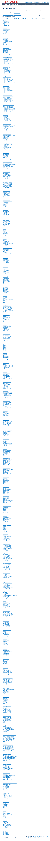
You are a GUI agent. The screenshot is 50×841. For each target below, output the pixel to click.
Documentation (14, 5)
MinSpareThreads (6, 515)
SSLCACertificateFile (7, 710)
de (33, 836)
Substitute (5, 794)
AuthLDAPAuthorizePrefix (7, 95)
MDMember (5, 478)
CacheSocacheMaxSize (7, 182)
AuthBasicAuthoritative (7, 60)
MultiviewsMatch (6, 519)
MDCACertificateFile (6, 456)
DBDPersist (5, 232)
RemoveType (5, 627)
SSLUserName (5, 785)
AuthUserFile (5, 128)
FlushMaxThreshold (6, 292)
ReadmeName (5, 598)
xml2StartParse (6, 834)
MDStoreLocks (5, 503)
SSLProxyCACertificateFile (8, 745)
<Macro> (4, 442)
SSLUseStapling (6, 786)
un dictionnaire (17, 13)
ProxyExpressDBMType (7, 546)
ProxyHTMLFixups (6, 564)
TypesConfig (5, 806)
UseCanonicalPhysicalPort (8, 814)
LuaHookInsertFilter (6, 425)
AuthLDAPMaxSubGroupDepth (9, 108)
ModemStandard (6, 517)
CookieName (5, 210)
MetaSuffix (5, 511)
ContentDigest (5, 205)
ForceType (5, 294)
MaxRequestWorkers (7, 450)
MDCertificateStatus (6, 466)
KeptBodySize (5, 374)
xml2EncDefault (6, 833)
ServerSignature (6, 666)
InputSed (4, 364)
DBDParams (5, 231)
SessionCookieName (7, 670)
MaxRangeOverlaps (6, 446)
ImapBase (5, 351)
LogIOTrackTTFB (6, 415)
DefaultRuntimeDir (6, 238)
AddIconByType (6, 35)
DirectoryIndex (5, 254)
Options (4, 526)
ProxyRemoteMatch (6, 585)
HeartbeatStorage (6, 337)
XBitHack (4, 831)
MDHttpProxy (5, 474)
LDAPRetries (5, 386)
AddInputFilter (5, 36)
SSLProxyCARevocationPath (8, 749)
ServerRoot (5, 665)
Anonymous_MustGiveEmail (8, 55)
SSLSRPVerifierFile (6, 773)
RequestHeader (6, 628)
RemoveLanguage (6, 625)
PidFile (4, 530)
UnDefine (4, 808)
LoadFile (4, 410)
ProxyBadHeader (6, 540)
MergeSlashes (5, 507)
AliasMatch (5, 44)
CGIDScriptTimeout (6, 192)
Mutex (4, 520)
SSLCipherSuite (6, 721)
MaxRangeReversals (7, 448)
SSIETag (4, 703)
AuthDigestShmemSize (7, 76)
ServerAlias (5, 661)
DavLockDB (5, 222)
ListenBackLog (5, 406)
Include (4, 355)
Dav (3, 217)
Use (3, 812)
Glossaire (36, 2)
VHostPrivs (5, 821)
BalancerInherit (6, 137)
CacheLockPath (6, 169)
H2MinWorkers (5, 312)
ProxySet (4, 589)
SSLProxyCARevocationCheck (8, 747)
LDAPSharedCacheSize (7, 389)
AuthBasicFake (5, 61)
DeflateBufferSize (6, 242)
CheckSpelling (5, 203)
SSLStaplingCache (6, 774)
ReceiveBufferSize (6, 599)
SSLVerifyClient (6, 787)
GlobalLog (5, 297)
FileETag (4, 282)
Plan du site (41, 2)
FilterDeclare (5, 287)
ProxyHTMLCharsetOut (7, 558)
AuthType (4, 127)
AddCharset (5, 28)
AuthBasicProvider (6, 62)
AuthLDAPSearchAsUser (7, 111)
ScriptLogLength (6, 654)
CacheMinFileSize (6, 174)
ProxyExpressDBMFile (7, 545)
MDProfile (4, 488)
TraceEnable (5, 804)
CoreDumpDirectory (6, 215)
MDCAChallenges (6, 458)
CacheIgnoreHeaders (7, 160)
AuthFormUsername (7, 92)
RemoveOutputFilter (6, 626)
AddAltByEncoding (6, 25)
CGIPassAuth (5, 194)
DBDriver (4, 234)
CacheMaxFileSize (6, 172)
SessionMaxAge (6, 692)
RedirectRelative (6, 604)
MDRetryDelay (5, 494)
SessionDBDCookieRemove (8, 680)
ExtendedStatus (6, 278)
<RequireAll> (5, 632)
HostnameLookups (6, 339)
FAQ (33, 2)
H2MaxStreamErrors (7, 309)
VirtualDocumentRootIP (7, 825)
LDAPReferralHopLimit (7, 384)
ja (41, 836)
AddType (4, 42)
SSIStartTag (5, 707)
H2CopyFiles (5, 301)
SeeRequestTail (6, 658)
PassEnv (4, 529)
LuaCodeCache (6, 420)
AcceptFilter (5, 20)
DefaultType (5, 239)
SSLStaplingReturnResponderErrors (10, 782)
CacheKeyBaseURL (6, 165)
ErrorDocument (6, 270)
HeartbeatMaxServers (7, 336)
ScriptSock (5, 655)
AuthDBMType (5, 68)
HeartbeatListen (6, 335)
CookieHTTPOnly (6, 208)
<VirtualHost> (5, 826)
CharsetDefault (5, 197)
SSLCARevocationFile (7, 716)
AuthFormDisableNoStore (8, 79)
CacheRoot (5, 179)
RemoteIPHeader (6, 612)
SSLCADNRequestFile (7, 712)
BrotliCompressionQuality (7, 143)
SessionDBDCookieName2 (8, 679)
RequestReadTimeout (7, 630)
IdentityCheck (5, 341)
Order (4, 527)
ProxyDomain (5, 542)
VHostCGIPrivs (5, 818)
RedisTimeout (5, 607)
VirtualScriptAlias (6, 827)
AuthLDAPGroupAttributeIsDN (8, 105)
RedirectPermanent (6, 603)
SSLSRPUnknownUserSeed (8, 771)
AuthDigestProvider (6, 73)
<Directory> (5, 252)
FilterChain (5, 286)
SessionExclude (6, 688)
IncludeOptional (6, 356)
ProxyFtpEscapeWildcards (8, 551)
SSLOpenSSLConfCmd (7, 740)
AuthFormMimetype (6, 87)
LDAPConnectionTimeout (7, 379)
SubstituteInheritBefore (7, 795)
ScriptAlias (5, 649)
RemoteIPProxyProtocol (7, 616)
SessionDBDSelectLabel (7, 684)
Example (4, 273)
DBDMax (4, 229)
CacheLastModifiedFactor (8, 166)
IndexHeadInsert (6, 357)
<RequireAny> (5, 633)
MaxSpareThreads (6, 452)
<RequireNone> (6, 634)
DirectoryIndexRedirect (7, 255)
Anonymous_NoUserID (7, 57)
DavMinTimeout (6, 224)
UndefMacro (5, 809)
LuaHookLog (5, 426)
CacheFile (5, 157)
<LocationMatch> (6, 413)
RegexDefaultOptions (7, 609)
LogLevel (4, 416)
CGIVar (4, 196)
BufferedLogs (5, 148)
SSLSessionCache (6, 767)
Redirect (4, 601)
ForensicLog (5, 296)
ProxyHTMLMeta (6, 567)
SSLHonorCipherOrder (7, 727)
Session (4, 669)
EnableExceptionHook (7, 265)
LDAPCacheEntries (6, 376)
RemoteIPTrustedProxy (7, 618)
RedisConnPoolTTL (6, 606)
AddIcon (4, 33)
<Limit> (4, 396)
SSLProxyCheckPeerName (8, 752)
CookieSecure (5, 212)
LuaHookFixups (6, 424)
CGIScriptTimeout (6, 195)
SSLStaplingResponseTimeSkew (9, 780)
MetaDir (4, 509)
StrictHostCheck (6, 793)
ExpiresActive (5, 274)
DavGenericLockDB (6, 221)
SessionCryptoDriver (7, 674)
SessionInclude (6, 691)
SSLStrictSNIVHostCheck (7, 784)
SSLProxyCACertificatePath (8, 746)
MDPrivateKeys (6, 487)
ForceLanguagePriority (7, 293)
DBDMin (4, 230)
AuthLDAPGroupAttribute (7, 103)
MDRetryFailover (6, 496)
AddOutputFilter (6, 40)
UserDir (4, 816)
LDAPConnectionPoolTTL (8, 378)
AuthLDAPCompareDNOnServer (9, 101)
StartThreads (5, 792)
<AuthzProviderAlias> (7, 134)
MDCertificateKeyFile (7, 463)
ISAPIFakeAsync (6, 368)
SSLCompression (6, 722)
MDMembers (5, 479)
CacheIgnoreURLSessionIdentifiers (9, 164)
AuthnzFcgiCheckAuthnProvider (9, 125)
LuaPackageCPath (6, 436)
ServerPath (5, 664)
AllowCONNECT (6, 48)
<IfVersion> (5, 350)
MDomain (4, 483)
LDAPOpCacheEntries (7, 382)
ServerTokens (5, 668)
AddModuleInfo (6, 39)
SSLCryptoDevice (6, 723)
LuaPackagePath (6, 437)
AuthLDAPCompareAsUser (8, 100)
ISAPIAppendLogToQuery (8, 366)
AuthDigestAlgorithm (7, 70)
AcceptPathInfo (6, 21)
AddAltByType (5, 26)
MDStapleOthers (6, 498)
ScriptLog (4, 652)
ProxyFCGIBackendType (7, 548)
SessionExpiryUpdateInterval (8, 689)
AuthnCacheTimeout (7, 122)
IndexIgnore (5, 358)
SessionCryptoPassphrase (8, 675)
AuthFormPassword (6, 88)
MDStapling (5, 499)
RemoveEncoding (6, 622)
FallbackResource (6, 281)
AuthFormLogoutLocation (7, 84)
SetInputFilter (5, 699)
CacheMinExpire (6, 173)
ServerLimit (5, 662)
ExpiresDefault (5, 277)
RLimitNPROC (5, 644)
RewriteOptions (6, 640)
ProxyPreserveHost (6, 582)
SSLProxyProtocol (6, 759)
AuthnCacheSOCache (7, 121)
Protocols (4, 535)
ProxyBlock (5, 541)
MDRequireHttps (6, 493)
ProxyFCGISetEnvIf (6, 549)
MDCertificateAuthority (7, 460)
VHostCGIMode (6, 817)
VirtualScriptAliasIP (6, 828)
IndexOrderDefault (6, 361)
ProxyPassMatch (6, 577)
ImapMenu (5, 354)
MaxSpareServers (6, 451)
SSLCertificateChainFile (7, 718)
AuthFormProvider (6, 89)
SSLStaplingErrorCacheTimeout (9, 775)
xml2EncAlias (5, 832)
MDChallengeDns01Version (8, 469)
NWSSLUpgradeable (7, 525)
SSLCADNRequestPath (7, 713)
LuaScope (5, 441)
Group (4, 300)
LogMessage (5, 417)
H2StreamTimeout (6, 325)
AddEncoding (5, 31)
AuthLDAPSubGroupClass (8, 114)
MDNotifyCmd (5, 482)
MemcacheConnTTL (7, 506)
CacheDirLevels (6, 154)
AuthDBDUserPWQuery (7, 64)
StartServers (5, 790)
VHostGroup (5, 820)
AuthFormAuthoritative (7, 77)
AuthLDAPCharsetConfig (7, 99)
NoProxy (4, 522)
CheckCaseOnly (6, 202)
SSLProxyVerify (6, 760)
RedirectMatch (5, 602)
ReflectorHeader (6, 608)
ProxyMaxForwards (6, 573)
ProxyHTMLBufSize (6, 557)
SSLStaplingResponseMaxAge (8, 779)
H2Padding (5, 316)
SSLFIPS (4, 726)
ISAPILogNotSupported (7, 369)
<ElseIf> (4, 264)
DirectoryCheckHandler (7, 253)
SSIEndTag (5, 701)
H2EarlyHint (5, 303)
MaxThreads (5, 453)
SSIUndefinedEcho (6, 709)
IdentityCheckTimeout (7, 343)
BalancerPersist (6, 139)
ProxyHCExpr (5, 554)
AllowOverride (5, 51)
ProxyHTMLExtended (7, 563)
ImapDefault (5, 353)
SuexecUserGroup (6, 798)
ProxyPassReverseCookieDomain (9, 579)
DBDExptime (5, 225)
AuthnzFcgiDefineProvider (8, 126)
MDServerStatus (6, 497)
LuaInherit (5, 432)
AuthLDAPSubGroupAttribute (8, 112)
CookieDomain (5, 206)
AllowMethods (5, 50)
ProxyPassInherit (6, 575)
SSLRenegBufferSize (7, 764)
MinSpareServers (6, 513)
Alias (4, 43)
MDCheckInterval (6, 470)
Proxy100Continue (6, 538)
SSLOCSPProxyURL (7, 733)
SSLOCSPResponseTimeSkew (9, 738)
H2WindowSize (5, 330)
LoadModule (5, 411)
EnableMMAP (5, 267)
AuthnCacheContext (6, 118)
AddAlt (4, 24)
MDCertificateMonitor (7, 464)
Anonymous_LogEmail (7, 54)
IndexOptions (5, 360)
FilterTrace (5, 290)
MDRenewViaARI (6, 491)
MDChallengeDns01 (6, 468)
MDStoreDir (5, 502)
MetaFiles (4, 510)
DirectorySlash (5, 258)
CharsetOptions (6, 198)
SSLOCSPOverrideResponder (8, 732)
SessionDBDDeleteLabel (7, 681)
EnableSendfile (5, 268)
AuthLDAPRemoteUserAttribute (9, 109)
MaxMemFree (5, 445)
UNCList (4, 807)
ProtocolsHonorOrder (7, 536)
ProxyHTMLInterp (6, 565)
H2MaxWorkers (6, 311)
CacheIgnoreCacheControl (8, 159)
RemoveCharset (6, 621)
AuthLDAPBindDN (6, 97)
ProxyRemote (5, 584)
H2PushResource (6, 321)
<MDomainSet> (6, 484)
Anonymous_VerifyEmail (7, 58)
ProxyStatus (5, 592)
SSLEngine (5, 725)
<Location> (5, 412)
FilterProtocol (5, 288)
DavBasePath (5, 219)
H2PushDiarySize (6, 319)
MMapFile (5, 516)
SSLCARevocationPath (7, 717)
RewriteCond (5, 636)
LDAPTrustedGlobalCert (7, 393)
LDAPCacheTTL (6, 377)
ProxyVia (4, 594)
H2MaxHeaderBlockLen (7, 307)
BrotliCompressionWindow (8, 144)
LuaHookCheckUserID (7, 423)
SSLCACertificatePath (7, 711)
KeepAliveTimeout (6, 373)
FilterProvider (5, 289)
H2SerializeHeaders (6, 322)
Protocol (4, 532)
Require (4, 631)
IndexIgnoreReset (6, 359)
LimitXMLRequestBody (7, 404)
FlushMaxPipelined (6, 291)
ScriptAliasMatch (6, 650)
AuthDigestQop (6, 74)
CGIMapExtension (6, 193)
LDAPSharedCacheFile (7, 388)
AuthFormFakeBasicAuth (7, 80)
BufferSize (5, 149)
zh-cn (47, 836)
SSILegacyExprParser (7, 706)
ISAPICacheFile (6, 367)
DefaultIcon (5, 235)
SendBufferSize (6, 659)
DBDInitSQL (5, 226)
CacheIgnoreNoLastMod (7, 162)
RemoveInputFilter (6, 624)
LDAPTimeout (5, 391)
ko (43, 836)
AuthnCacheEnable (6, 119)
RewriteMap (5, 639)
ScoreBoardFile (6, 646)
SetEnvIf (4, 694)
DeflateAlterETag (6, 241)
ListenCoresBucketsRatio (7, 407)
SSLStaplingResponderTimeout (9, 778)
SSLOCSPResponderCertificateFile (9, 735)
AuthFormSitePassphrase (8, 90)
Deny (4, 251)
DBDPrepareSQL (6, 233)
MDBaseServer (6, 455)
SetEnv (4, 693)
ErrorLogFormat (6, 272)
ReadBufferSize (6, 597)
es (37, 836)
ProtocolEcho (5, 534)
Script (4, 647)
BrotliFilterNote (5, 145)
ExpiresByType (5, 276)
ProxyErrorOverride (6, 544)
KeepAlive (5, 372)
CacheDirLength (6, 153)
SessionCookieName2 (7, 671)
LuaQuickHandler (6, 439)
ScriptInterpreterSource (7, 651)
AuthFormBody (5, 78)
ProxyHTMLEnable (6, 560)
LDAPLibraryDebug (6, 381)
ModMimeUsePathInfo (7, 518)
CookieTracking (6, 214)
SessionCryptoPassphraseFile (8, 677)
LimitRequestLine (6, 403)
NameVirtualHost (6, 521)
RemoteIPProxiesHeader (7, 615)
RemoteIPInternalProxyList (8, 614)
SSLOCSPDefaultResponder (8, 729)
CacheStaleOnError (6, 187)
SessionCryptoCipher (7, 673)
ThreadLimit (5, 799)
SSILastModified (6, 704)
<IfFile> (4, 347)
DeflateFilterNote (6, 244)
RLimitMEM (5, 643)
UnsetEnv (4, 811)
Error (4, 269)
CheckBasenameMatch (7, 201)
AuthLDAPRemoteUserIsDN (8, 110)
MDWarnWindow (6, 504)
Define (4, 240)
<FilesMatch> (5, 284)
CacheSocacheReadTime (7, 186)
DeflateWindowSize (6, 250)
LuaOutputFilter (6, 435)
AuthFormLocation (6, 81)
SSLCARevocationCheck (7, 714)
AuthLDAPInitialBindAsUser (8, 106)
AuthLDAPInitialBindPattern (8, 107)
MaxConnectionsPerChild (7, 443)
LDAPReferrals (5, 385)
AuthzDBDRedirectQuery (7, 131)
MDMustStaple (5, 481)
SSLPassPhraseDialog (7, 742)
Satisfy (4, 645)
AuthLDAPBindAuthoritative (8, 96)
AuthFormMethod (6, 86)
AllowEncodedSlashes (7, 49)
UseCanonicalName (6, 813)
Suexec (4, 797)
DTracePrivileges (6, 260)
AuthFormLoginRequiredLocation (9, 82)
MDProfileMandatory (7, 489)
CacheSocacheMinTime (7, 184)
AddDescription (6, 30)
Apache (3, 5)
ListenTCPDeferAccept (7, 408)
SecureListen (5, 656)
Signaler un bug (46, 2)
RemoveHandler (6, 623)
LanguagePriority (6, 375)
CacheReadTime (6, 178)
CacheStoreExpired (6, 188)
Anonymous (5, 53)
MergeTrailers (5, 508)
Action (4, 23)
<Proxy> (4, 537)
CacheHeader (5, 158)
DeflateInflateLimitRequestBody (9, 245)
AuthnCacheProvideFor (7, 120)
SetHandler (5, 698)
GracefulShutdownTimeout (8, 299)
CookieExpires (5, 207)
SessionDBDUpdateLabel (7, 685)
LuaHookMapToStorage (7, 427)
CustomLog (5, 216)
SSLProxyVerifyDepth (7, 761)
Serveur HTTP (8, 5)
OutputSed (5, 528)
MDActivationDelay (6, 454)
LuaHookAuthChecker (7, 422)
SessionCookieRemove (7, 672)
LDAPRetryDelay (6, 387)
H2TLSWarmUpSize (6, 327)
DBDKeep (4, 227)
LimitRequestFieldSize (7, 402)
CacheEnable (5, 156)
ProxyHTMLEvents (6, 561)
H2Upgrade (5, 328)
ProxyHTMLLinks (6, 566)
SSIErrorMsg (5, 702)
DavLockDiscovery (6, 223)
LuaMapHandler (6, 434)
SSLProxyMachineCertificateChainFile (10, 756)
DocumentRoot (5, 259)
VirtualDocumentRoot (7, 824)
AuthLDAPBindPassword (7, 98)
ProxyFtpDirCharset (6, 550)
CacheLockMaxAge (6, 168)
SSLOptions (5, 741)
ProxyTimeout (5, 593)
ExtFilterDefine (5, 279)
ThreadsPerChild (6, 800)
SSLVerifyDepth (6, 788)
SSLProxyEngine (6, 755)
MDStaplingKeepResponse (8, 500)
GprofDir (4, 298)
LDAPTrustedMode (6, 394)
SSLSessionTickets (6, 770)
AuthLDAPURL (5, 115)
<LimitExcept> (5, 397)
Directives (30, 2)
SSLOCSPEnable (6, 730)
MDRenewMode (6, 490)
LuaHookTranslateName (7, 430)
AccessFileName (6, 22)
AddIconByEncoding (6, 34)
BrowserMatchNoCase (7, 147)
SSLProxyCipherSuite (7, 754)
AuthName (5, 117)
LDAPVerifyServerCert (7, 395)
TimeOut (4, 803)
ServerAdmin (5, 660)
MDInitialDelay (5, 475)
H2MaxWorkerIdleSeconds (8, 310)
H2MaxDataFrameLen (7, 306)
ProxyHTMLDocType (7, 559)
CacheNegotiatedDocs (7, 175)
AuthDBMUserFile (6, 69)
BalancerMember (6, 138)
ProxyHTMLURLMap (7, 569)
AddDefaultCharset (6, 29)
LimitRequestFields (6, 401)
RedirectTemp (5, 605)
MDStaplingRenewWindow (8, 501)
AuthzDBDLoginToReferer (8, 129)
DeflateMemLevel (6, 249)
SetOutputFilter (6, 700)
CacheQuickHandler (6, 176)
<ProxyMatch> (5, 571)
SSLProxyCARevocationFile (8, 748)
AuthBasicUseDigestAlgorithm (8, 63)
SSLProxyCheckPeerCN (7, 750)
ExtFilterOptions (6, 280)
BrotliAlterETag (5, 140)
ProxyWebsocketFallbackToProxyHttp (10, 595)
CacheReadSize (6, 177)
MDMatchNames (6, 477)
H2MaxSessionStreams (7, 308)
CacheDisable (5, 155)
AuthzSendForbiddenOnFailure (9, 135)
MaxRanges (5, 449)
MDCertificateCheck (6, 461)
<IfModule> (5, 348)
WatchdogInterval (6, 830)
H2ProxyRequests (6, 317)
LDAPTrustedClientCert (7, 392)
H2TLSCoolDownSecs (7, 326)
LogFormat (5, 414)
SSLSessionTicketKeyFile (7, 769)
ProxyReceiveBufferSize (7, 583)
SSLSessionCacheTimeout (8, 768)
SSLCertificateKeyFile (7, 720)
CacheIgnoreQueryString (7, 163)
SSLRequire (5, 765)
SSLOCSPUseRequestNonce (8, 739)
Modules (26, 2)
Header (4, 331)
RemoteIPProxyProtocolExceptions (9, 617)
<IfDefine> (5, 345)
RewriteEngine (5, 637)
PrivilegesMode (6, 531)
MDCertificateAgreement (7, 459)
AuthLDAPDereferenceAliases (8, 102)
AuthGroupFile (5, 93)
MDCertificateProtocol (7, 465)
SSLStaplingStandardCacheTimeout (10, 783)
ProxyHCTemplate (6, 555)
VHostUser (5, 823)
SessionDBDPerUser (7, 683)
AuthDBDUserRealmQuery (8, 65)
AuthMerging (5, 116)
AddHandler (5, 32)
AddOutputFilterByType (7, 41)
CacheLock (5, 167)
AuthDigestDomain (6, 71)
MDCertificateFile (6, 462)
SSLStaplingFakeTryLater (8, 776)
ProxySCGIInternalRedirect (8, 587)
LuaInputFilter (5, 433)
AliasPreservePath (6, 45)
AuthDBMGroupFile (6, 67)
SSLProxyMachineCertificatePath (9, 758)
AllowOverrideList (6, 52)
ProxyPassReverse (6, 578)
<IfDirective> (5, 346)
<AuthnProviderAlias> (7, 124)
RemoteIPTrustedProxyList (8, 620)
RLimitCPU (5, 642)
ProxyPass (5, 574)
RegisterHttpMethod (6, 611)
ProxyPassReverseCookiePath (8, 580)
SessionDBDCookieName (7, 678)
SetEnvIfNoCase (6, 697)
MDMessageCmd (6, 480)
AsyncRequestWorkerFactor (8, 59)
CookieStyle (5, 213)
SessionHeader (6, 690)
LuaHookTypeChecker (7, 431)
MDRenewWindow (6, 492)
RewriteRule (5, 641)
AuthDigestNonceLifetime (7, 72)
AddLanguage (5, 38)
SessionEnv (5, 687)
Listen (4, 405)
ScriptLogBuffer (6, 653)
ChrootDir (4, 204)
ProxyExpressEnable (7, 547)
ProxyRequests (6, 586)
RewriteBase (5, 635)
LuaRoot (4, 440)
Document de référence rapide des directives (12, 15)
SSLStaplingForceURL (7, 777)
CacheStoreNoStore (6, 189)
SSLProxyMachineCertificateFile (9, 757)
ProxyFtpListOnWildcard (7, 553)
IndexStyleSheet (6, 363)
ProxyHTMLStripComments (8, 568)
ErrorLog (4, 271)
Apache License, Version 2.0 (12, 838)
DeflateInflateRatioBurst (7, 246)
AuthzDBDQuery (6, 130)
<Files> (4, 283)
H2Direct (4, 302)
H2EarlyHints (5, 305)
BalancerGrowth (6, 136)
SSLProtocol (5, 744)
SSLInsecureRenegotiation (8, 728)
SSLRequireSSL (6, 766)
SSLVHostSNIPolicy (6, 789)
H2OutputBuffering (6, 315)
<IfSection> (5, 349)
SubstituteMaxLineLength (7, 796)
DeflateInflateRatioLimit (7, 248)
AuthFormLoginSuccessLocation (9, 83)
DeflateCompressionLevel (8, 243)
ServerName (5, 663)
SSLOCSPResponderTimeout (8, 736)
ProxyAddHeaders (6, 539)
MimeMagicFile (6, 512)
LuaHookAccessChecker (7, 421)
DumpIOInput (5, 261)
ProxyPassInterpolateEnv (7, 576)
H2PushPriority (5, 320)
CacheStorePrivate (6, 191)
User (4, 815)
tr (45, 836)
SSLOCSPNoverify (6, 731)
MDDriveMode (5, 472)
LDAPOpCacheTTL (6, 383)
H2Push (4, 318)
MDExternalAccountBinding (8, 473)
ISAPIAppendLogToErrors (8, 365)
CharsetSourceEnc (6, 200)
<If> (3, 344)
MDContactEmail (6, 471)
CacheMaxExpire (6, 171)
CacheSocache (6, 181)
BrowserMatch (5, 146)
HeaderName (5, 332)
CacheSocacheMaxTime (7, 183)
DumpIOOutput (6, 262)
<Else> (4, 263)
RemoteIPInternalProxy (7, 613)
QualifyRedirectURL (6, 596)
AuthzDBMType (6, 133)
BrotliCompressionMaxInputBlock (9, 141)
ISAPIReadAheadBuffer (7, 370)
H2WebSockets (6, 329)
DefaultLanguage (6, 236)
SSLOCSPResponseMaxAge (8, 737)
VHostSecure (5, 822)
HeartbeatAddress (6, 334)
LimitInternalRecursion (7, 398)
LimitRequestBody (6, 399)
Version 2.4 (20, 5)
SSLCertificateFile (6, 719)
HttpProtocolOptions (6, 340)
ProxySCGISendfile (6, 588)
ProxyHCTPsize (6, 556)
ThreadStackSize (6, 802)
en (35, 836)
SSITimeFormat (6, 708)
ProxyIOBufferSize (6, 570)
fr (39, 836)
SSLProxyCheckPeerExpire (8, 751)
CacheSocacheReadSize (7, 185)
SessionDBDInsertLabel (7, 682)
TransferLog (5, 805)
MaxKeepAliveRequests (7, 444)
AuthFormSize (5, 91)
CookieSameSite (6, 211)
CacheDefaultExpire (6, 150)
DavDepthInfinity (6, 220)
